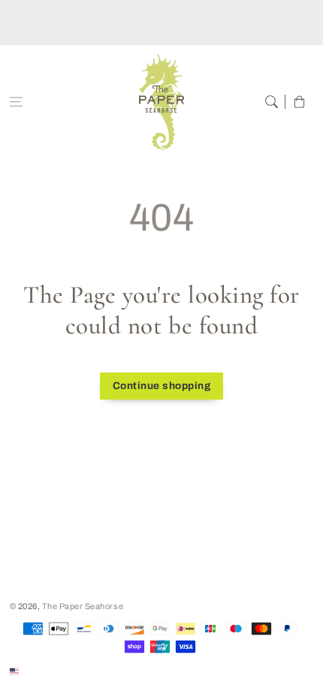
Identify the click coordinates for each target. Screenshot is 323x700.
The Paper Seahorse (82, 606)
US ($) (35, 670)
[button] (16, 102)
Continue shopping (162, 385)
